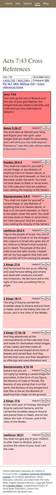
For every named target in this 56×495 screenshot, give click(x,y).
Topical (27, 3)
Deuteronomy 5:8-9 (17, 196)
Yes (43, 128)
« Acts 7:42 (9, 80)
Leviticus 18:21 (13, 435)
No (48, 128)
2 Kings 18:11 (12, 298)
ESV (32, 84)
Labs (37, 3)
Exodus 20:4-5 (13, 162)
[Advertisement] (28, 32)
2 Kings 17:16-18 (14, 332)
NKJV (16, 84)
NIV (47, 80)
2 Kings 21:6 (12, 264)
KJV (4, 84)
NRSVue (24, 84)
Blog (46, 3)
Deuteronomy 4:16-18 (18, 367)
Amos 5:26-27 (12, 128)
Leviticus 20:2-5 (14, 230)
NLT (10, 84)
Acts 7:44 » (24, 80)
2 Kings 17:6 (12, 401)
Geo (17, 3)
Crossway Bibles (14, 485)
